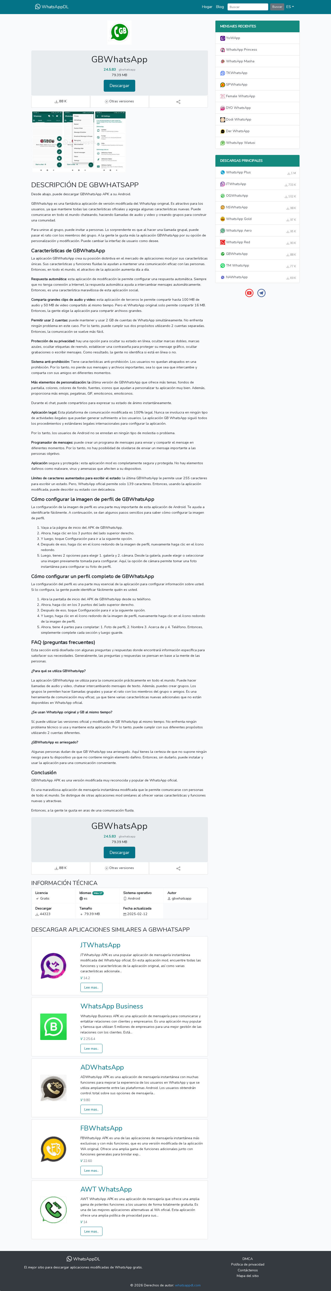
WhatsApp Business (111, 1006)
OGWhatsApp (260, 195)
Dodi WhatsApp (238, 119)
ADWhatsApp (102, 1067)
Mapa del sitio (248, 1275)
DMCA (248, 1258)
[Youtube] (249, 292)
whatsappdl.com (188, 1285)
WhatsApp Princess (241, 49)
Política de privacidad (247, 1264)
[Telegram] (261, 292)
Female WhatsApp (240, 96)
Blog (220, 6)
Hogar (207, 6)
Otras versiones (121, 101)
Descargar (119, 86)
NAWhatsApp (260, 277)
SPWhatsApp (236, 84)
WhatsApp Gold (260, 219)
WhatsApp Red (260, 242)
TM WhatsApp (260, 265)
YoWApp (232, 37)
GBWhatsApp (260, 254)
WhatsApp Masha (239, 61)
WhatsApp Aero (260, 230)
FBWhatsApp (101, 1128)
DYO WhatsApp (238, 107)
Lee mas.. (91, 987)
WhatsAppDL (54, 7)
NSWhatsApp (260, 207)
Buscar (277, 7)
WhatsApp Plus (260, 172)
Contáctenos (248, 1270)
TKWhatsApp (236, 72)
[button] (290, 7)
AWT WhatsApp (106, 1189)
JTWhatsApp (100, 945)
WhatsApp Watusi (240, 142)
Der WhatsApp (237, 131)
